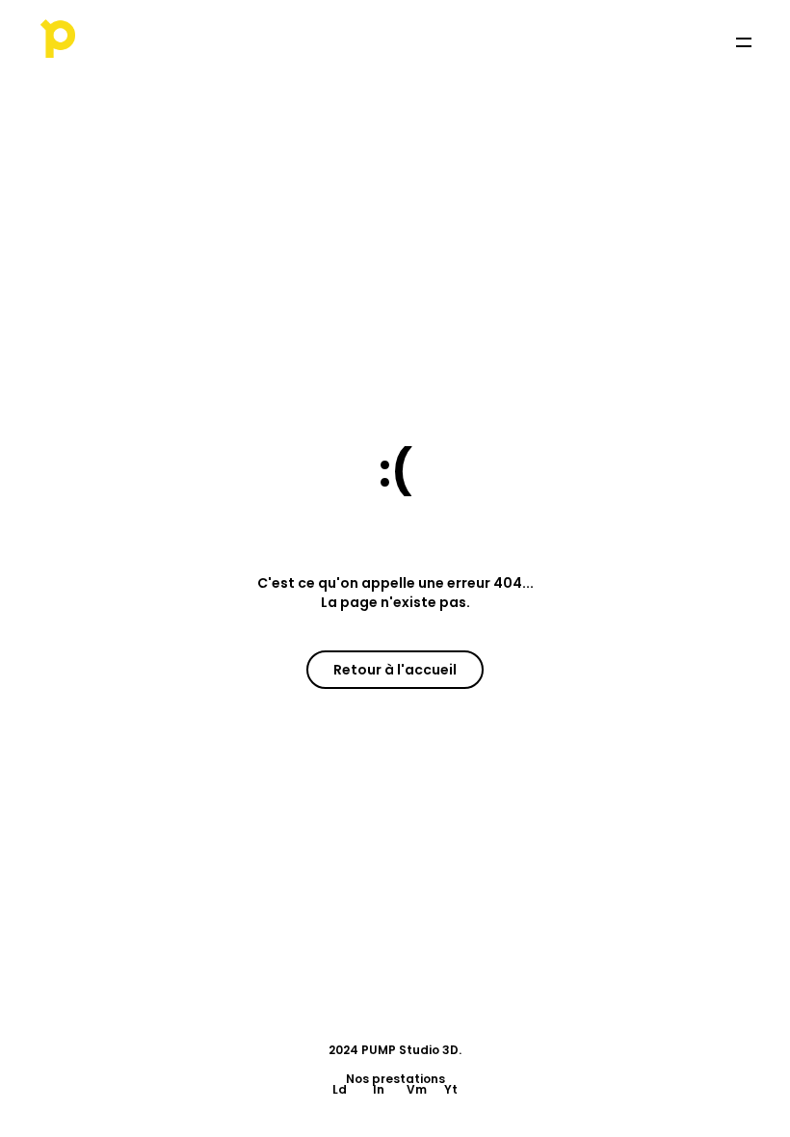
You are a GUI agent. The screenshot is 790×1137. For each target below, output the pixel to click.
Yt (451, 1089)
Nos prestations (395, 1079)
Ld (339, 1089)
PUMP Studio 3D (410, 1050)
